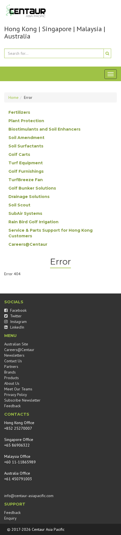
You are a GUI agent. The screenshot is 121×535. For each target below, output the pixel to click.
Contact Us (13, 360)
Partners (11, 366)
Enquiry (10, 518)
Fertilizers (19, 112)
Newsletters (14, 355)
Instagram (18, 321)
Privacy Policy (15, 394)
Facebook (17, 310)
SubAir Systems (25, 213)
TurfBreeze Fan (25, 179)
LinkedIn (16, 327)
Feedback (12, 405)
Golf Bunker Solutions (32, 188)
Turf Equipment (25, 162)
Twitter (15, 315)
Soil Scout (19, 205)
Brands (10, 372)
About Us (11, 383)
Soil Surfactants (25, 146)
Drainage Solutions (29, 196)
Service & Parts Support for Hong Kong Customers (50, 233)
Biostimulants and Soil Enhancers (44, 129)
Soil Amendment (26, 137)
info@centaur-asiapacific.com (28, 495)
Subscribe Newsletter (22, 400)
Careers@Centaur (27, 244)
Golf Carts (19, 154)
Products (11, 377)
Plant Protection (26, 120)
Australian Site (16, 344)
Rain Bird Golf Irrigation (33, 221)
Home (13, 97)
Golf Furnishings (26, 171)
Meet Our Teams (18, 388)
